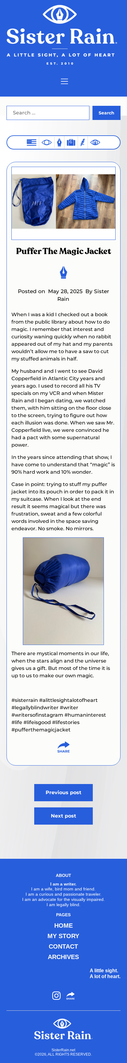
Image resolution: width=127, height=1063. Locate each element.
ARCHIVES (63, 957)
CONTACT (63, 946)
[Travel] (71, 142)
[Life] (59, 142)
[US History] (31, 142)
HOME (63, 925)
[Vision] (47, 142)
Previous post (63, 792)
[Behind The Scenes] (95, 142)
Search (106, 113)
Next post (63, 816)
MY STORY (63, 936)
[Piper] (82, 142)
